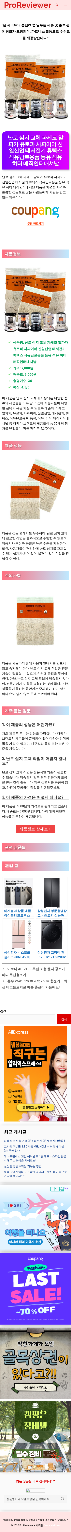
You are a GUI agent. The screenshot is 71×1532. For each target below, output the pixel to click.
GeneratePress (52, 1525)
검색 (3, 1011)
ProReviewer (27, 5)
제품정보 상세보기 (35, 829)
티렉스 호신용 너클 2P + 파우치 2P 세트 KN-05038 (34, 1140)
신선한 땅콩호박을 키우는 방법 (23, 1166)
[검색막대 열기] (57, 5)
